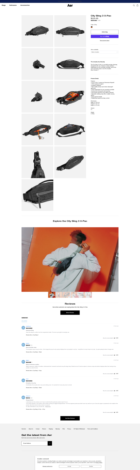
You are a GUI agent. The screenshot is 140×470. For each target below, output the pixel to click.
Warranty (57, 428)
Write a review (70, 312)
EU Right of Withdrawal (79, 428)
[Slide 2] (59, 295)
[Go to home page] (70, 5)
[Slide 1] (51, 295)
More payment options (104, 40)
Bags (4, 5)
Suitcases (13, 5)
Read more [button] (48, 406)
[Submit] (50, 443)
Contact (38, 428)
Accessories (25, 5)
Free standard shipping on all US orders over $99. (70, 1)
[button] (95, 20)
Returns (44, 428)
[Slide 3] (66, 295)
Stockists (24, 428)
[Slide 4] (73, 295)
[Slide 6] (88, 295)
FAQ (63, 428)
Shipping (51, 428)
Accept (69, 466)
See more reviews (70, 418)
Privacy (69, 428)
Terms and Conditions (92, 428)
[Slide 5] (81, 295)
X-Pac (91, 27)
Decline (91, 466)
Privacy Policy (98, 462)
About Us (31, 428)
